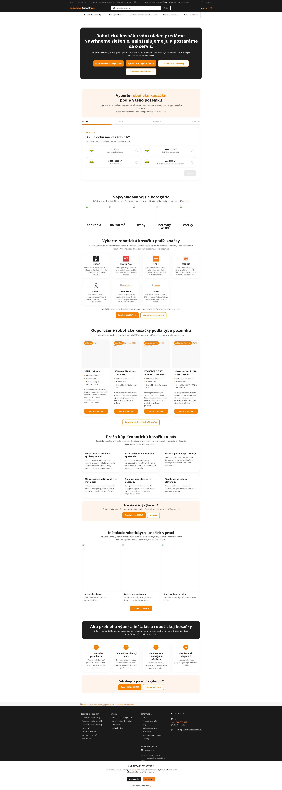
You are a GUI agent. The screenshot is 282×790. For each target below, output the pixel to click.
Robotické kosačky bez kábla (92, 721)
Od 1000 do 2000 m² (89, 735)
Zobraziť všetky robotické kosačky (141, 422)
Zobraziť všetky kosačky (173, 63)
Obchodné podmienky (124, 2)
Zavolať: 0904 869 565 (127, 315)
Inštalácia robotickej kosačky (122, 717)
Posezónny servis (170, 15)
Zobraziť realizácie (141, 608)
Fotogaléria (79, 2)
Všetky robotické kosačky (91, 717)
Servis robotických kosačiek (122, 721)
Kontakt (153, 515)
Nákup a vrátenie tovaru (107, 2)
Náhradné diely (117, 728)
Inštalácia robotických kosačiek (143, 15)
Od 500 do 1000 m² (89, 732)
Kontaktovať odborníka (141, 71)
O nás (72, 2)
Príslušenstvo (115, 15)
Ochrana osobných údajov (152, 735)
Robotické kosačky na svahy (92, 724)
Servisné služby (191, 15)
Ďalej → (190, 173)
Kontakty (94, 2)
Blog (86, 2)
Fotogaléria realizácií (150, 721)
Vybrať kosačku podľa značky (141, 63)
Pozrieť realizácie (153, 687)
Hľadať (165, 8)
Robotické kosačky (92, 15)
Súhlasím (149, 779)
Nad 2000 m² (86, 739)
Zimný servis (116, 724)
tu (150, 786)
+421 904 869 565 (170, 2)
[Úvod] (82, 8)
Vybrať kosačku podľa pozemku (108, 63)
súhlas (134, 770)
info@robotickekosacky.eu (189, 729)
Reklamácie (147, 732)
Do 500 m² (86, 728)
